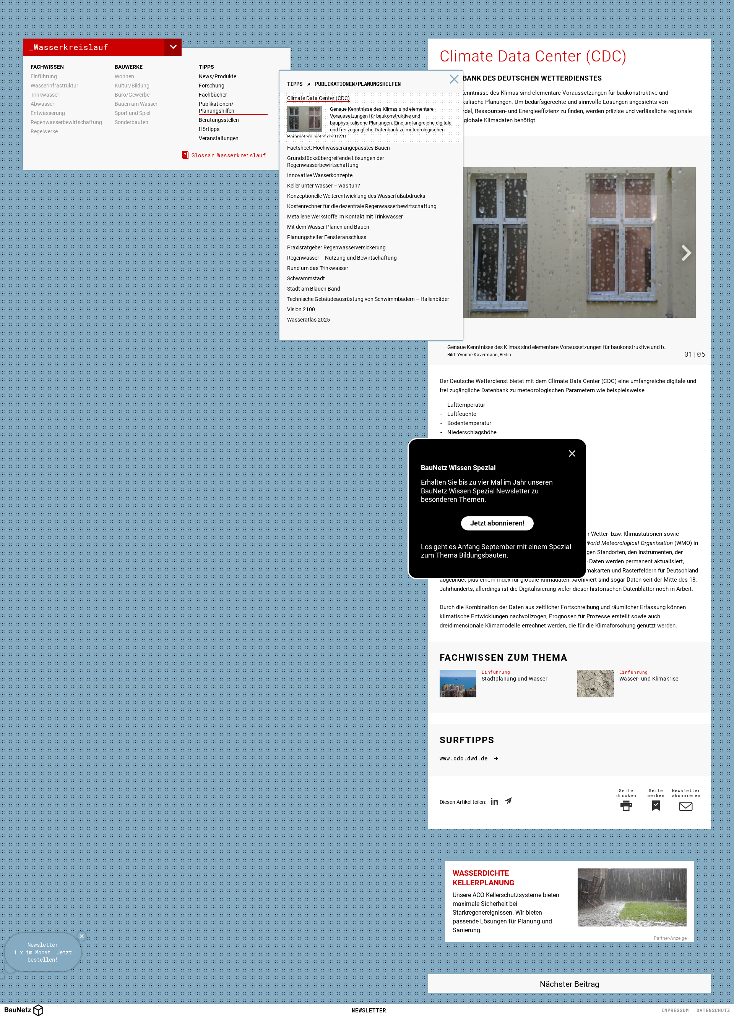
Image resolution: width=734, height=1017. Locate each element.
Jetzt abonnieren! (497, 523)
